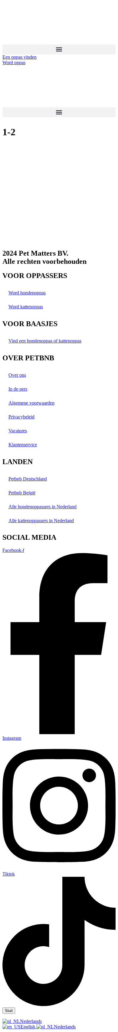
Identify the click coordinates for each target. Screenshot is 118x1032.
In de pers (17, 389)
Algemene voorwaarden (31, 402)
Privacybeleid (21, 416)
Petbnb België (21, 492)
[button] (59, 49)
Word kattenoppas (25, 306)
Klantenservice (22, 444)
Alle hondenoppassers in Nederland (42, 506)
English (28, 1026)
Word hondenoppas (27, 292)
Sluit (9, 1010)
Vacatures (17, 430)
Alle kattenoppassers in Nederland (41, 520)
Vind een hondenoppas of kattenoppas (44, 340)
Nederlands (31, 1021)
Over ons (17, 375)
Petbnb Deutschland (27, 478)
